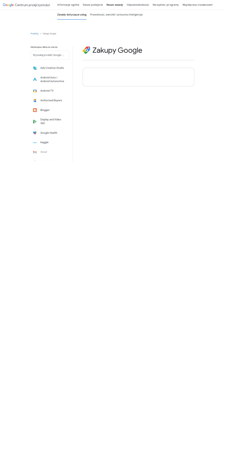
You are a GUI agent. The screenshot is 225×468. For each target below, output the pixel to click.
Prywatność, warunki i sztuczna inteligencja (116, 14)
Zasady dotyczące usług (72, 14)
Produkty (35, 33)
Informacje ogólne (68, 4)
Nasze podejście (93, 4)
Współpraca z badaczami (197, 4)
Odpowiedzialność (138, 4)
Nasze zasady (115, 4)
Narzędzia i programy (166, 4)
